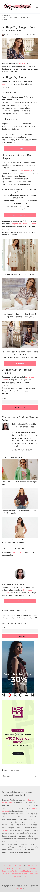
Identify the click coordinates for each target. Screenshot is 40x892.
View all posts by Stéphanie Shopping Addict (22, 450)
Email (4, 398)
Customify (19, 888)
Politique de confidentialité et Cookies (17, 874)
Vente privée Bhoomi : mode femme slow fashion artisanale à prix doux (17, 540)
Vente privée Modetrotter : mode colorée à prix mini (19, 482)
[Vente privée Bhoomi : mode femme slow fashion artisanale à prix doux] (20, 527)
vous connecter (18, 552)
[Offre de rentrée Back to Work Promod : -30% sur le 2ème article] (20, 498)
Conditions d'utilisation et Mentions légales (19, 871)
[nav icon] (37, 6)
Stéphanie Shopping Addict (14, 35)
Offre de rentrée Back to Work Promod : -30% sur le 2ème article (19, 511)
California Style (26, 170)
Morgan (22, 63)
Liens (24, 876)
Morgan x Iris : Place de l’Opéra (23, 224)
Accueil (5, 15)
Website (27, 451)
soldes (4, 830)
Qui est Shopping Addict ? (13, 865)
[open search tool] (33, 7)
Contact (32, 868)
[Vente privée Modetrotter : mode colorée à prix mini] (20, 469)
